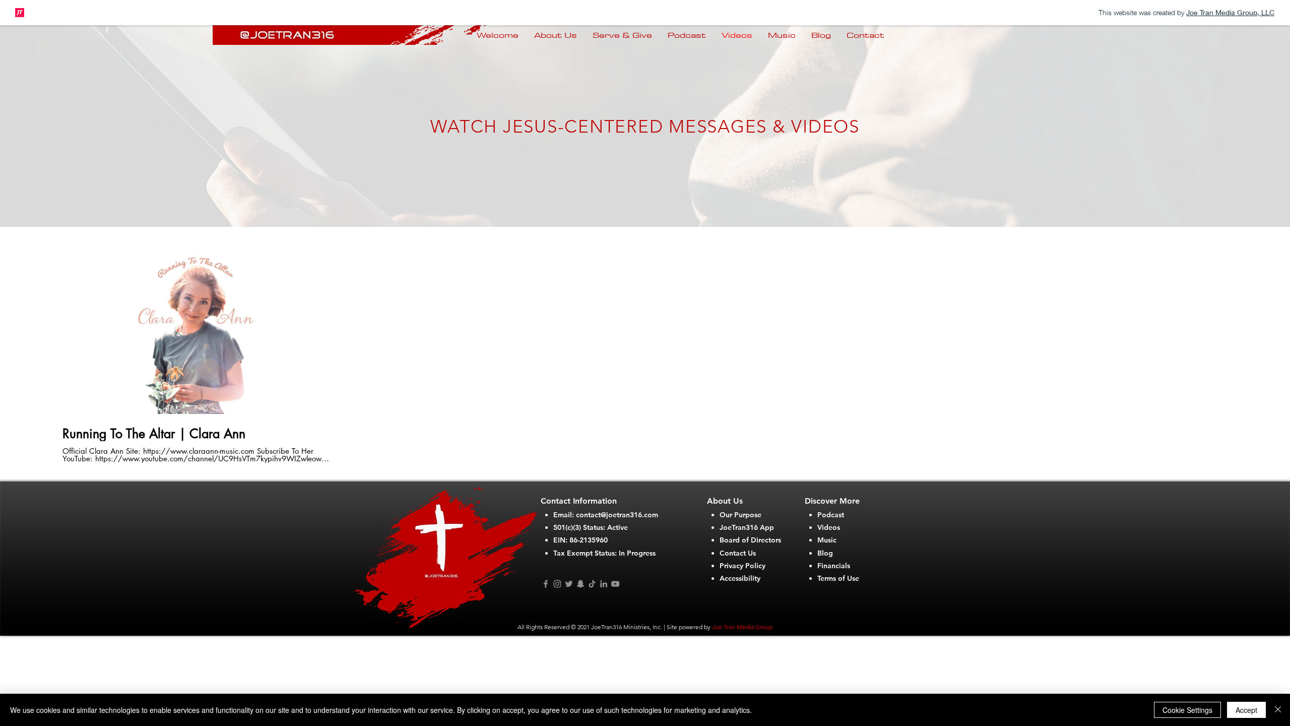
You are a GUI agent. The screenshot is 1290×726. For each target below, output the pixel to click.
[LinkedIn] (604, 584)
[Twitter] (569, 584)
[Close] (1278, 710)
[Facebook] (546, 584)
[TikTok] (592, 584)
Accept (1246, 710)
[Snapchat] (580, 584)
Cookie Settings (1187, 710)
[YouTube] (615, 584)
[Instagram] (557, 584)
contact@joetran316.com (617, 514)
